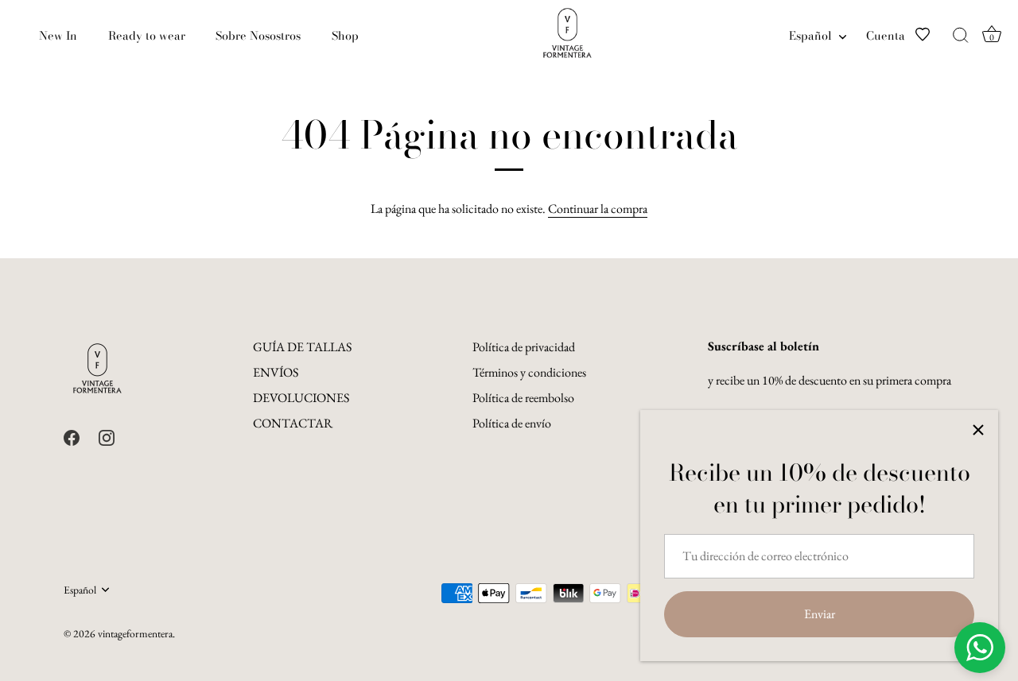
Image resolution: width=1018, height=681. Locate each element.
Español (810, 36)
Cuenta (885, 35)
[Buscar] (961, 36)
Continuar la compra (597, 208)
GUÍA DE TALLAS (302, 347)
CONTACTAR (292, 423)
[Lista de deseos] (932, 35)
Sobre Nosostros (258, 35)
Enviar (819, 614)
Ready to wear (146, 35)
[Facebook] (72, 436)
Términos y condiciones (529, 372)
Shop (345, 35)
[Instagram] (107, 436)
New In (58, 35)
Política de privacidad (523, 347)
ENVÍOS (275, 372)
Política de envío (511, 423)
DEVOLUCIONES (301, 397)
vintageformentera (135, 633)
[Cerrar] (978, 429)
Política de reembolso (523, 397)
